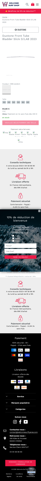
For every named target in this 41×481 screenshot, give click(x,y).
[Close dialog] (39, 211)
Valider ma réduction (20, 257)
